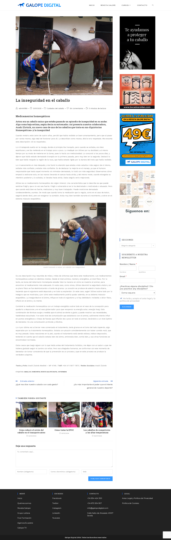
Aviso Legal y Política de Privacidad (137, 498)
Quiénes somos (24, 503)
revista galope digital (49, 372)
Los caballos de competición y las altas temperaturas (97, 431)
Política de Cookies (130, 503)
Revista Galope (24, 508)
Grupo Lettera (23, 513)
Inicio (19, 498)
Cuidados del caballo (55, 108)
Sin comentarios (76, 108)
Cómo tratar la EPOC (64, 430)
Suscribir (126, 307)
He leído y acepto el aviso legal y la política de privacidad (137, 299)
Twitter (55, 503)
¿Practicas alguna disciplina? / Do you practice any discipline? (136, 287)
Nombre (123, 272)
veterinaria (62, 372)
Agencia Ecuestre (25, 523)
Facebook (56, 498)
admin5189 (23, 108)
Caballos (27, 372)
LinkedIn (56, 513)
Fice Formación (24, 518)
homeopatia (36, 372)
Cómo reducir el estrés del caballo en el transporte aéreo (31, 431)
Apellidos (142, 272)
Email (123, 276)
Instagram (56, 508)
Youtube (56, 518)
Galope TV (22, 528)
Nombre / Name (128, 264)
